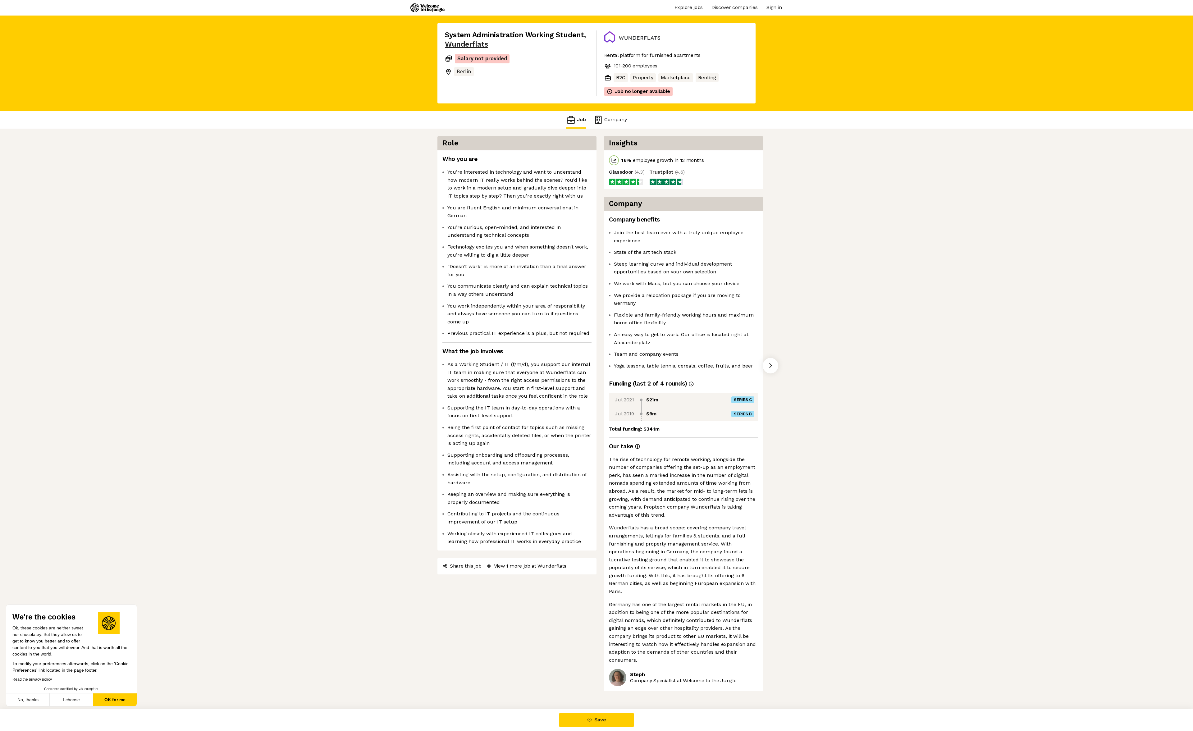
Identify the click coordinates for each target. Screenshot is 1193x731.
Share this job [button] (466, 566)
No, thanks (28, 699)
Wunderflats (466, 44)
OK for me (115, 699)
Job (581, 119)
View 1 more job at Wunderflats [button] (530, 566)
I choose (71, 699)
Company (615, 119)
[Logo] (427, 7)
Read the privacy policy (32, 679)
